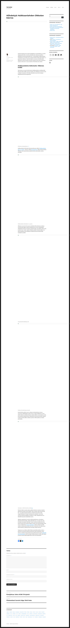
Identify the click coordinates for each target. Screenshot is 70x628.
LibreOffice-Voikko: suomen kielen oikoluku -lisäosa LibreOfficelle (55, 46)
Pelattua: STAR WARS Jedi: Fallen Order (56, 26)
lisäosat (14, 613)
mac (28, 613)
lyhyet (20, 613)
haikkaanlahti (8, 60)
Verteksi (9, 7)
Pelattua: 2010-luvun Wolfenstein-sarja (56, 24)
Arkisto (51, 7)
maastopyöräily (23, 613)
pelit (14, 615)
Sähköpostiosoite (10, 574)
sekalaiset (27, 615)
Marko (7, 56)
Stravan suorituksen (30, 524)
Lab (55, 7)
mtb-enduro (35, 613)
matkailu (31, 613)
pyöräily (19, 615)
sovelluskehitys (32, 615)
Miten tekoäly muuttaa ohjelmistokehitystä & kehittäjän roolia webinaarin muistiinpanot (56, 28)
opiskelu (44, 613)
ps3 (16, 615)
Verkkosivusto (9, 579)
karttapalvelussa (34, 149)
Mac (59, 7)
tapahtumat (37, 615)
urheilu (11, 61)
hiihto (12, 60)
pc (7, 615)
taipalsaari (8, 61)
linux (11, 613)
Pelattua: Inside (52, 30)
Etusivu (47, 7)
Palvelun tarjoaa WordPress (14, 623)
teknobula (42, 615)
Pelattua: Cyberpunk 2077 (54, 25)
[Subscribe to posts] (50, 62)
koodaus (8, 613)
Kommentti (8, 555)
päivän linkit (23, 615)
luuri (17, 613)
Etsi (62, 17)
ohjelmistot (40, 613)
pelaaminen (10, 615)
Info (63, 7)
